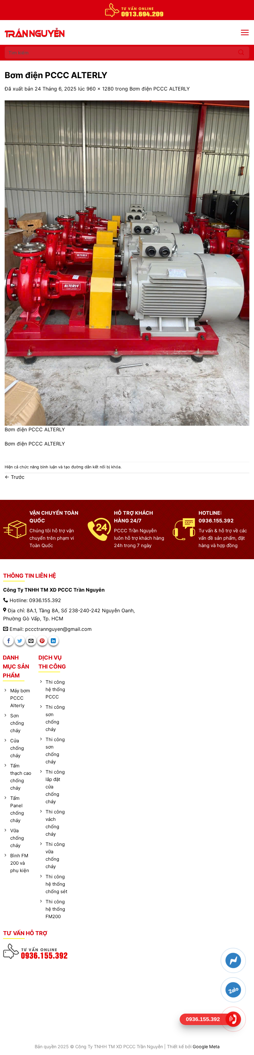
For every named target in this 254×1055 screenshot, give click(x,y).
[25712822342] (35, 951)
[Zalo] (233, 990)
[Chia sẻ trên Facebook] (8, 640)
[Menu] (244, 32)
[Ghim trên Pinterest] (42, 640)
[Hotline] (233, 1019)
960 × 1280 (100, 89)
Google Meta (206, 1046)
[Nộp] (241, 52)
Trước (14, 477)
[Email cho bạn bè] (31, 640)
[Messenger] (233, 960)
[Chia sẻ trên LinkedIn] (53, 640)
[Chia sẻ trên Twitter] (20, 640)
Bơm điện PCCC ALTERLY (159, 89)
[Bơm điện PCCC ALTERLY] (127, 263)
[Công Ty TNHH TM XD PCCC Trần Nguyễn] (46, 32)
